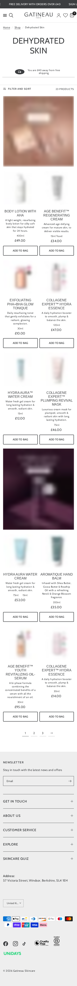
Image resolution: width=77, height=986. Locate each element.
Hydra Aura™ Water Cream (20, 394)
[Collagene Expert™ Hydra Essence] (56, 277)
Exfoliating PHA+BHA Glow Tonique (20, 304)
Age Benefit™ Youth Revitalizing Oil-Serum (20, 672)
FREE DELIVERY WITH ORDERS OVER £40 (42, 4)
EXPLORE (10, 844)
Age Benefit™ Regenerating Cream (56, 215)
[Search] (10, 15)
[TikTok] (27, 944)
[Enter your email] (70, 781)
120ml (56, 325)
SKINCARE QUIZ (16, 859)
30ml (20, 328)
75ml (56, 425)
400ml (20, 236)
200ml (56, 602)
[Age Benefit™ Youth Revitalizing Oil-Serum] (20, 643)
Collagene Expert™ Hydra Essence (56, 304)
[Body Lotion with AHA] (20, 188)
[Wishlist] (65, 15)
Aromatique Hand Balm (56, 576)
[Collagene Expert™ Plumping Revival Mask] (56, 369)
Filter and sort (19, 88)
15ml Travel (56, 236)
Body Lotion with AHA (20, 213)
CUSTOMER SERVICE (19, 830)
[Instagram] (17, 943)
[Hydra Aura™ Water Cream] (20, 369)
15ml (20, 413)
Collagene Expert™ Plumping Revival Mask (57, 398)
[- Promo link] (38, 131)
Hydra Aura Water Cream (20, 576)
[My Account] (59, 15)
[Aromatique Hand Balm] (56, 551)
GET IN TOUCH (15, 801)
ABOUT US (11, 816)
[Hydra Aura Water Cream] (20, 551)
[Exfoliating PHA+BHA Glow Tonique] (20, 277)
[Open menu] (4, 15)
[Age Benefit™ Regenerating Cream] (56, 188)
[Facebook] (7, 943)
